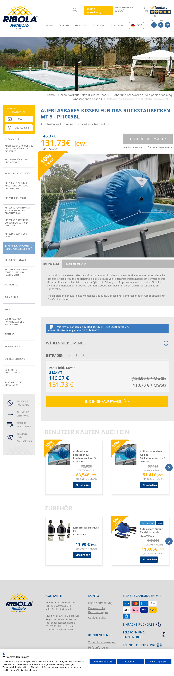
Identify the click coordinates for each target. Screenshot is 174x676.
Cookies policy (97, 617)
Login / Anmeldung (100, 602)
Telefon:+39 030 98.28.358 (60, 602)
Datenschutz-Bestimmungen (98, 610)
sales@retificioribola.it (58, 609)
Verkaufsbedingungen (102, 642)
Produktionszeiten (75, 263)
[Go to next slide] (169, 467)
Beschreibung (51, 263)
